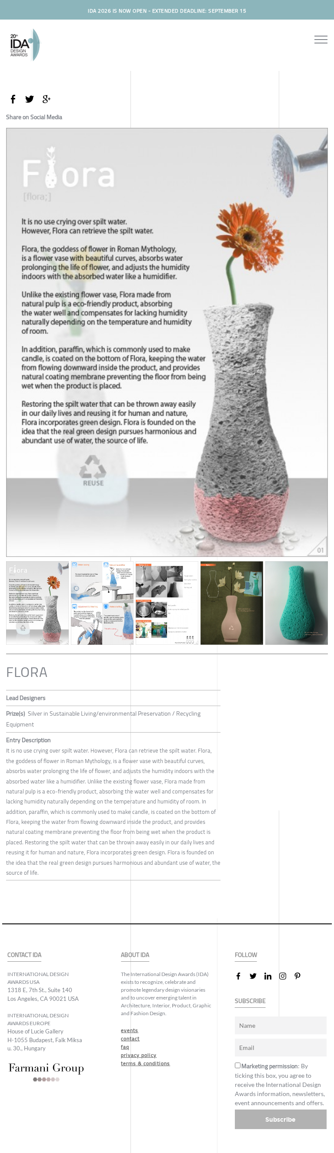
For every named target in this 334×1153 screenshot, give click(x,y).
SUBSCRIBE (250, 1001)
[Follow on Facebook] (242, 976)
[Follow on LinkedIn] (271, 976)
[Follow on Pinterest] (301, 976)
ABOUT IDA (135, 955)
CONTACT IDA (24, 955)
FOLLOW (246, 955)
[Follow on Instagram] (286, 976)
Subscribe (280, 1119)
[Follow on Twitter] (257, 976)
